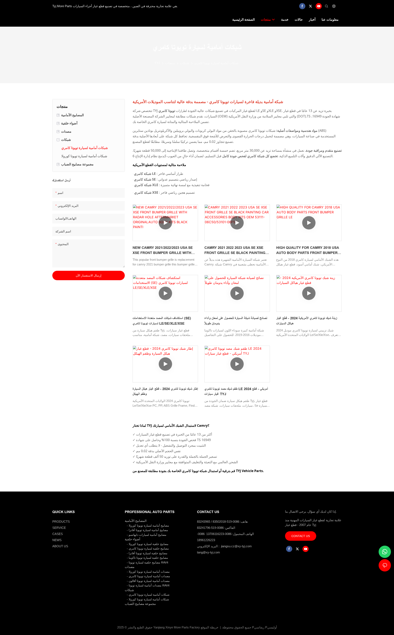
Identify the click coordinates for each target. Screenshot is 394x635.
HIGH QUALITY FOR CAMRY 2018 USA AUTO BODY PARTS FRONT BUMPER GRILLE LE (307, 251)
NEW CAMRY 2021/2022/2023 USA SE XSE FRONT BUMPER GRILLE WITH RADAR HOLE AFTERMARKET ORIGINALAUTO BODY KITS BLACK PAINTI (163, 251)
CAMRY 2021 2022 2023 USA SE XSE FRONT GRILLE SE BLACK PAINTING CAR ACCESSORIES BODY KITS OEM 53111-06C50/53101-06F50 (235, 251)
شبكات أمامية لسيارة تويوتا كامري (216, 63)
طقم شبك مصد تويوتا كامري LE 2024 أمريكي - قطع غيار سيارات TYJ (236, 391)
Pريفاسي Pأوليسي (264, 627)
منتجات (170, 63)
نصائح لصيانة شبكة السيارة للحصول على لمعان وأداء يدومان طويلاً (235, 320)
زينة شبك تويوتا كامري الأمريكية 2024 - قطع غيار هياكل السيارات (306, 320)
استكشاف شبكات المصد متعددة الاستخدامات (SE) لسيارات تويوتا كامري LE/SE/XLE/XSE (162, 320)
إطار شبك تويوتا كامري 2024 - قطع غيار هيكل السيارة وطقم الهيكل (165, 391)
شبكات (184, 63)
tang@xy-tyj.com (208, 552)
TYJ (157, 63)
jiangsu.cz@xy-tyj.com (236, 546)
